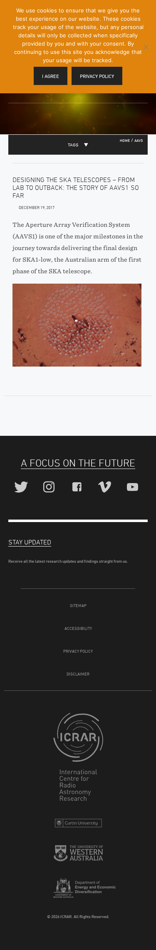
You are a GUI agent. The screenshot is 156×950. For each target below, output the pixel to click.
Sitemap (78, 605)
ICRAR (78, 759)
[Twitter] (22, 487)
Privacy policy (97, 76)
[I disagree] (145, 47)
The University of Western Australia (78, 856)
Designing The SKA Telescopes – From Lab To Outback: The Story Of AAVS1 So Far (75, 187)
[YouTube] (134, 487)
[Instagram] (50, 487)
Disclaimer (78, 673)
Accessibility (78, 628)
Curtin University (78, 825)
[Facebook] (78, 487)
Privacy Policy (78, 651)
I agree (50, 76)
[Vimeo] (106, 487)
